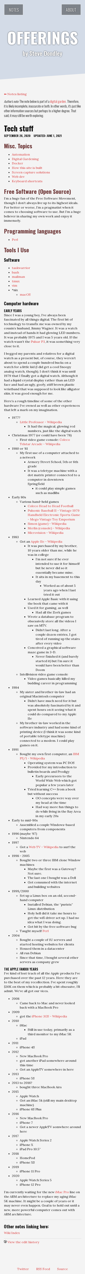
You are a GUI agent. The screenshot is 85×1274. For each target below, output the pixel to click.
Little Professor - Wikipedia (41, 422)
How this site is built (27, 168)
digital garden (58, 101)
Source (62, 1269)
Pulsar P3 (38, 342)
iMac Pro (62, 1192)
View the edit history (23, 1242)
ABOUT (71, 9)
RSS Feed (43, 1269)
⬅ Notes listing (15, 94)
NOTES (14, 9)
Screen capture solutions (31, 172)
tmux (16, 281)
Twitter (23, 1269)
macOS (25, 294)
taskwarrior (21, 268)
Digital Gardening (25, 159)
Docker (17, 163)
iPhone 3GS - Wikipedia (49, 1016)
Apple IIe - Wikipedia (46, 541)
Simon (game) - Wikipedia (47, 524)
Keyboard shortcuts (27, 181)
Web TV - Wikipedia (44, 847)
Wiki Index (12, 1233)
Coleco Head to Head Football (50, 506)
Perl (15, 239)
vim (14, 285)
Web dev (18, 177)
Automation (21, 154)
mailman (18, 277)
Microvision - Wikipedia (45, 533)
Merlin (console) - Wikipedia (49, 528)
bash (15, 272)
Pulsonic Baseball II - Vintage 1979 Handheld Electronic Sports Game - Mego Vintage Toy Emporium (54, 515)
